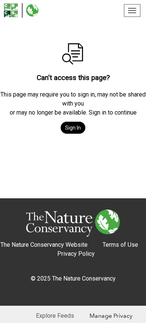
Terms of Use (120, 244)
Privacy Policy (76, 253)
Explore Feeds (55, 315)
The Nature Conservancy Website (44, 244)
